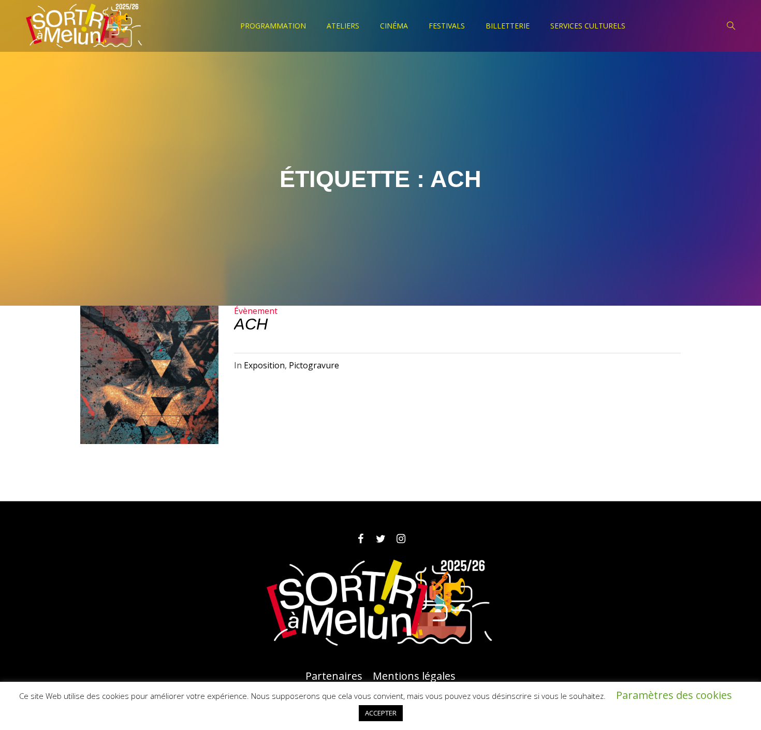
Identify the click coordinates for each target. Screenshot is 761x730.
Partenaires (333, 676)
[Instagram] (400, 539)
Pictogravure (314, 365)
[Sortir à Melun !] (380, 603)
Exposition (264, 365)
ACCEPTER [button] (381, 713)
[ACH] (149, 375)
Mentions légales (414, 676)
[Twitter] (380, 539)
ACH (251, 324)
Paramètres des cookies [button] (674, 695)
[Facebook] (360, 539)
